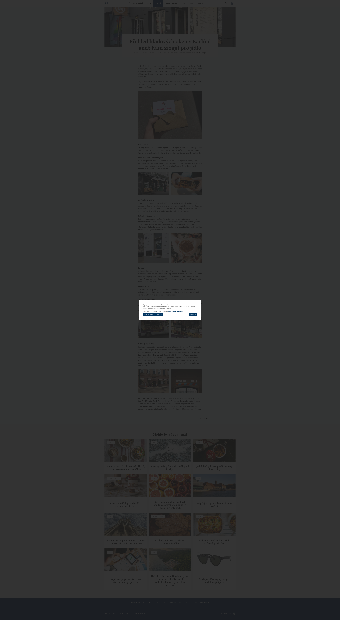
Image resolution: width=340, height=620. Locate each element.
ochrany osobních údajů (175, 311)
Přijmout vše (193, 314)
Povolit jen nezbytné (149, 314)
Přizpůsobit (159, 314)
